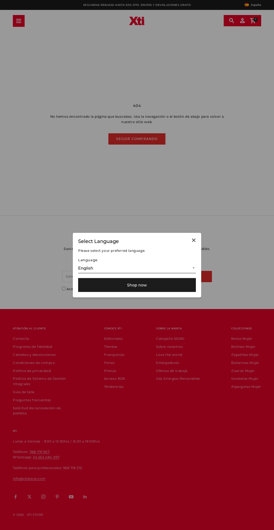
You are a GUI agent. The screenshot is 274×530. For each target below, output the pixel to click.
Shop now (137, 285)
